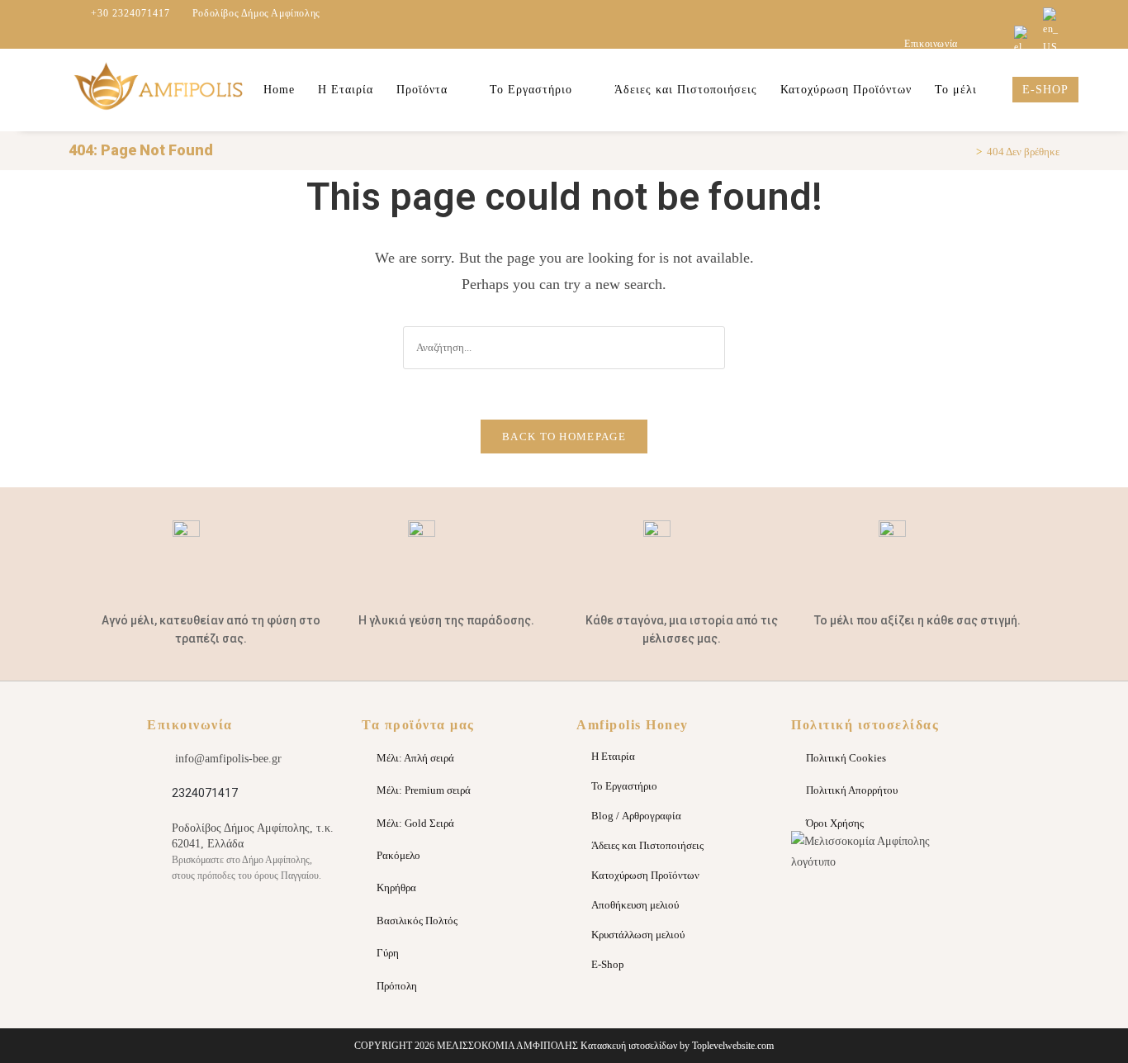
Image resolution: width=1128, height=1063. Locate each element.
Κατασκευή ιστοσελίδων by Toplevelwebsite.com (677, 1045)
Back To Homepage (564, 436)
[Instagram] (195, 926)
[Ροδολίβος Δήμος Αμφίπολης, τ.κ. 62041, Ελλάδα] (156, 829)
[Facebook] (290, 926)
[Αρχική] (967, 151)
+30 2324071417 (130, 13)
